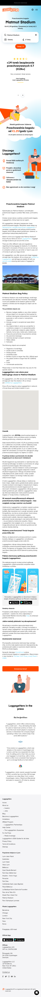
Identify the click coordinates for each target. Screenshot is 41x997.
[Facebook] (3, 976)
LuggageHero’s (27, 239)
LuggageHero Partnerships (13, 825)
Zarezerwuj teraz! (20, 669)
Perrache (5, 878)
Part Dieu (5, 881)
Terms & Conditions (8, 844)
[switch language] (32, 10)
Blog (3, 814)
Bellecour (5, 867)
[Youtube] (12, 976)
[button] (36, 992)
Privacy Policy (6, 841)
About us (5, 805)
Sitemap (5, 847)
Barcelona (5, 910)
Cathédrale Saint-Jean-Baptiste (12, 884)
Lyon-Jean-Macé (8, 856)
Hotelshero (6, 819)
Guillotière (5, 859)
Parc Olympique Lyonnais (10, 900)
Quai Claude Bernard (9, 870)
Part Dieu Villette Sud (9, 873)
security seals (6, 261)
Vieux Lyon (6, 865)
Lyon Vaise (5, 862)
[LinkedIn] (15, 976)
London (4, 916)
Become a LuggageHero (10, 816)
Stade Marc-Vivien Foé (9, 895)
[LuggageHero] (10, 11)
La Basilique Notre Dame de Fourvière (14, 889)
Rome (4, 924)
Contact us (6, 972)
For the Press (6, 833)
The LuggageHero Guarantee (14, 830)
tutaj (27, 616)
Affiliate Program (7, 822)
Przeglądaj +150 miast (9, 929)
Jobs (6, 811)
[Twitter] (6, 976)
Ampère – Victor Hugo (9, 876)
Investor (7, 808)
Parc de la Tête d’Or (9, 892)
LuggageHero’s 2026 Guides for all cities (15, 838)
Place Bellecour (7, 887)
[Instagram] (9, 976)
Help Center (6, 827)
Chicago (5, 913)
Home (4, 803)
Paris (4, 921)
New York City (7, 918)
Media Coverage (9, 836)
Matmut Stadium (7, 898)
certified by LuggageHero (13, 383)
